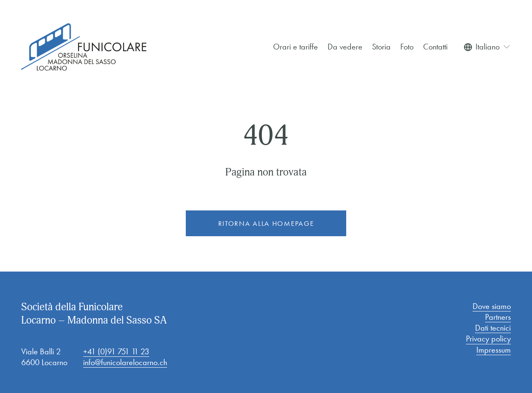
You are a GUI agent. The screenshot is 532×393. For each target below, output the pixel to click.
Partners (498, 317)
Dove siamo (492, 306)
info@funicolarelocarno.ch (125, 362)
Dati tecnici (493, 328)
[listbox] (487, 46)
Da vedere (345, 47)
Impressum (493, 350)
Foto (407, 47)
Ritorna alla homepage (266, 223)
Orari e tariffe (295, 47)
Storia (381, 47)
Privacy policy (488, 339)
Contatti (435, 47)
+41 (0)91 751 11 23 (116, 351)
